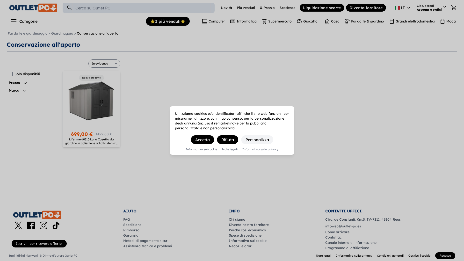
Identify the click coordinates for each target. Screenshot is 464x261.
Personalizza (257, 139)
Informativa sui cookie (201, 149)
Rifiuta (227, 139)
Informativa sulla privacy (260, 149)
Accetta (202, 139)
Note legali (230, 149)
